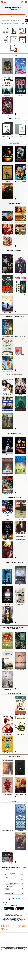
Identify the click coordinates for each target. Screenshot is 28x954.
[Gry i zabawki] (14, 51)
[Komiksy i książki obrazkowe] (23, 34)
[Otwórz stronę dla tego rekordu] (8, 66)
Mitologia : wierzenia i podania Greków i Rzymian (13, 870)
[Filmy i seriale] (23, 43)
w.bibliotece (13, 919)
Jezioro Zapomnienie (8, 892)
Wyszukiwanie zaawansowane (7, 23)
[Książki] (5, 34)
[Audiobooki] (14, 43)
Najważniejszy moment (9, 890)
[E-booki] (5, 43)
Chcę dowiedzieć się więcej (7, 949)
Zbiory (12, 16)
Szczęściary (7, 888)
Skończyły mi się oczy (9, 893)
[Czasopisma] (14, 34)
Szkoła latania (7, 882)
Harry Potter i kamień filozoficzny (10, 875)
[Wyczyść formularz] (23, 23)
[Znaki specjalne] (26, 23)
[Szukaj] (26, 20)
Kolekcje (17, 23)
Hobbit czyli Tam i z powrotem (10, 873)
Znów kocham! (7, 889)
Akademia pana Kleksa (9, 874)
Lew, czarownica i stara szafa (10, 872)
